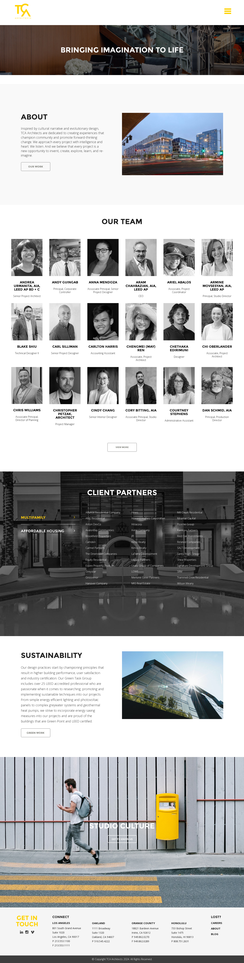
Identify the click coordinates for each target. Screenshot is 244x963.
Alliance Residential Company (103, 512)
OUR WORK (35, 166)
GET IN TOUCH (27, 921)
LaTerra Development (144, 553)
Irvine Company (140, 530)
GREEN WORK (35, 732)
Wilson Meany (185, 583)
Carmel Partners (95, 548)
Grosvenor (92, 577)
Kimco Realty (138, 548)
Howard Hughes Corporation (148, 518)
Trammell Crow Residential (192, 577)
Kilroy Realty (138, 542)
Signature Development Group (195, 565)
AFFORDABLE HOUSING (42, 531)
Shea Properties (186, 559)
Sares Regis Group (188, 553)
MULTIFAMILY (33, 517)
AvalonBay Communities (100, 530)
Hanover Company (97, 583)
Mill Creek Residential (189, 512)
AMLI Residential (95, 518)
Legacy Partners (140, 559)
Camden (91, 542)
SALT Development (188, 548)
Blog (214, 934)
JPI (132, 536)
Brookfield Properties (98, 536)
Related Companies (189, 542)
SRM (179, 571)
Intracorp (136, 524)
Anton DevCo (93, 524)
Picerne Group (185, 524)
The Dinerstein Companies (101, 553)
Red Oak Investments (190, 536)
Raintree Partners (187, 530)
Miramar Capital (186, 518)
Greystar (91, 571)
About (215, 928)
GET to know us (122, 839)
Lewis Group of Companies (147, 565)
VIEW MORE (122, 447)
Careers (216, 923)
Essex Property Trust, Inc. (100, 565)
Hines (134, 512)
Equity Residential (96, 559)
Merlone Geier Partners (145, 577)
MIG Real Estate (140, 583)
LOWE (134, 571)
